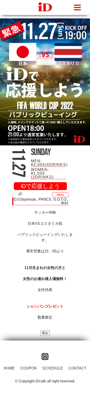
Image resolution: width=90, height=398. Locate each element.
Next (82, 82)
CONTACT (78, 368)
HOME (9, 368)
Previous (7, 82)
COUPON (28, 368)
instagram (45, 356)
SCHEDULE (52, 368)
